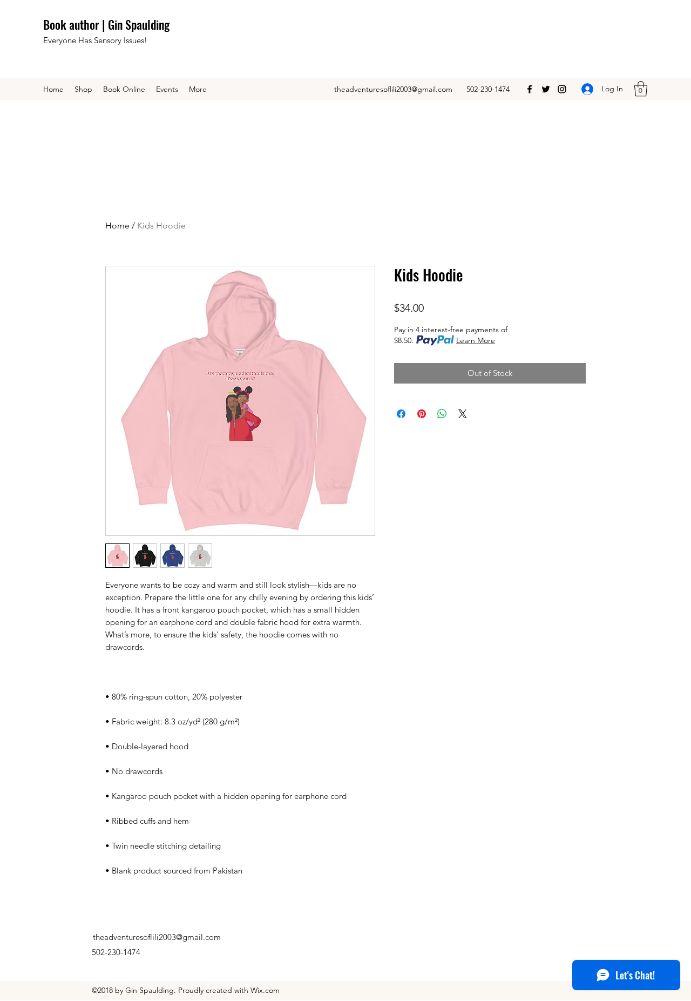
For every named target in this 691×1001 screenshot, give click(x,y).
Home (117, 225)
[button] (640, 89)
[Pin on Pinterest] (421, 413)
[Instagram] (562, 89)
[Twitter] (545, 89)
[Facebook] (529, 89)
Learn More (475, 340)
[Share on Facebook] (401, 413)
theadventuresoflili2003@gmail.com (393, 89)
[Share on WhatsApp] (442, 413)
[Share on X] (462, 413)
